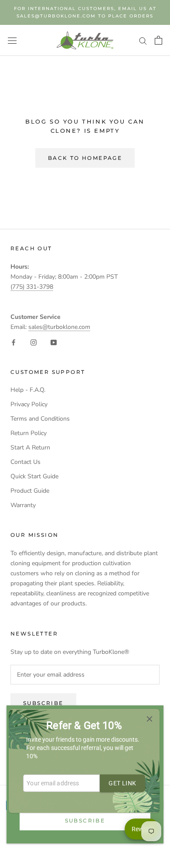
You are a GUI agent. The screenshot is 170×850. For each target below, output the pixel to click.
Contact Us (25, 462)
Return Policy (28, 433)
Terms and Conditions (40, 419)
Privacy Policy (29, 404)
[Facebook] (13, 342)
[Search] (143, 40)
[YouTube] (54, 342)
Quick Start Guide (34, 476)
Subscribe (85, 820)
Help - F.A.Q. (27, 390)
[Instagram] (34, 342)
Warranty (23, 505)
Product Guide (29, 491)
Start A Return (30, 447)
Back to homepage (85, 158)
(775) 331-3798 (31, 287)
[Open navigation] (12, 40)
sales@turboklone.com (59, 327)
